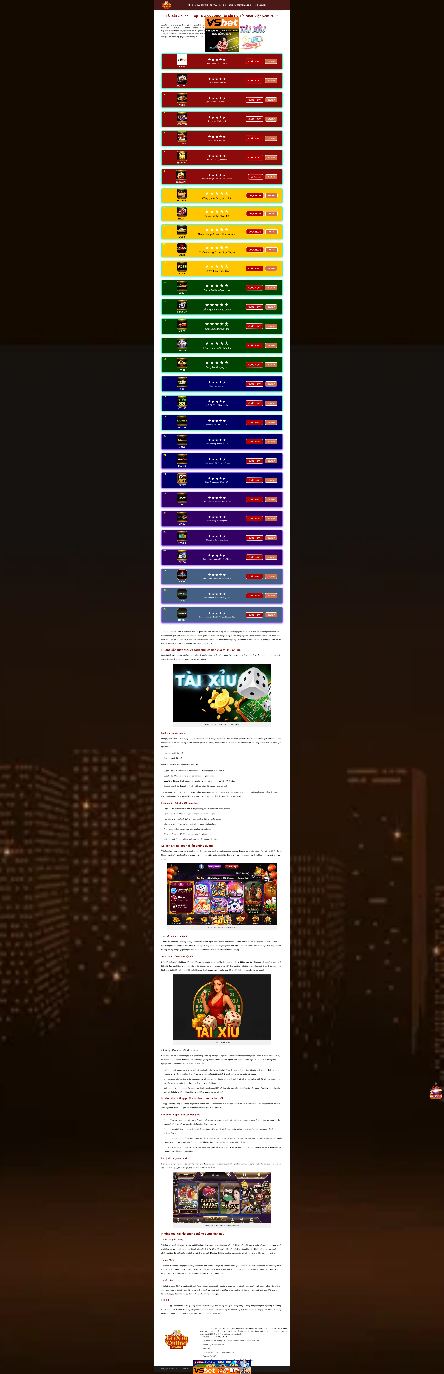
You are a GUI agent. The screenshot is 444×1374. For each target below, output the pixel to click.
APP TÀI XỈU (215, 5)
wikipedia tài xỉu (260, 635)
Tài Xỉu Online (206, 1328)
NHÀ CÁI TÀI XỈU (200, 5)
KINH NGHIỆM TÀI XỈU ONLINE (237, 5)
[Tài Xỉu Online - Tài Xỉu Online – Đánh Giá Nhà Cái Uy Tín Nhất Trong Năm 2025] (172, 5)
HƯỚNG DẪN (260, 5)
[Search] (189, 5)
